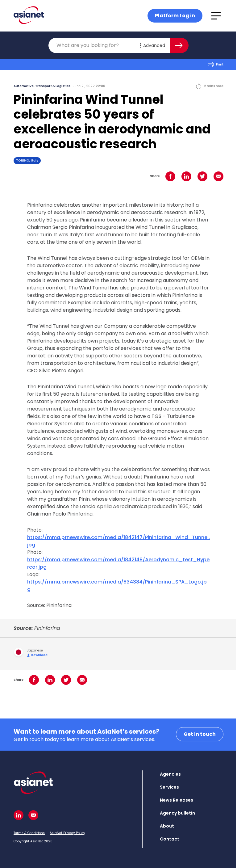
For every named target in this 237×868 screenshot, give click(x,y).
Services (169, 787)
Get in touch (200, 734)
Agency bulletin (177, 813)
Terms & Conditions (29, 833)
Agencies (170, 774)
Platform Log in (175, 15)
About (167, 826)
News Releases (176, 800)
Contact (169, 839)
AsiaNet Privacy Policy (67, 833)
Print (219, 64)
